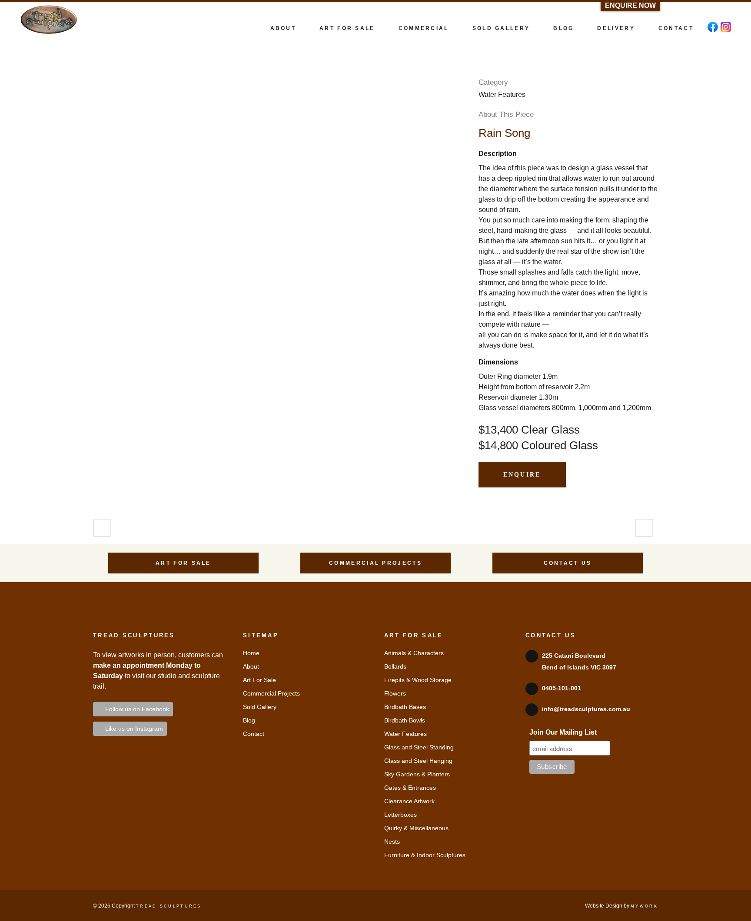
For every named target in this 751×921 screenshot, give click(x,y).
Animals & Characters (414, 653)
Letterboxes (400, 815)
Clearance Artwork (409, 801)
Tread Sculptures (169, 906)
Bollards (395, 666)
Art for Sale (183, 563)
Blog (249, 720)
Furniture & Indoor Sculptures (424, 855)
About (251, 666)
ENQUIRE (522, 474)
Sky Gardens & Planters (417, 774)
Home (251, 653)
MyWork (644, 906)
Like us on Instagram (132, 728)
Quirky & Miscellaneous (416, 828)
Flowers (395, 693)
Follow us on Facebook (135, 709)
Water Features (405, 734)
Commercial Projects (375, 563)
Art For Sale (259, 680)
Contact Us (568, 563)
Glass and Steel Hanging (418, 761)
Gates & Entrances (410, 788)
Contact (253, 734)
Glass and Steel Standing (419, 747)
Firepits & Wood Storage (418, 680)
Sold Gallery (259, 707)
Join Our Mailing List (563, 732)
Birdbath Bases (405, 707)
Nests (392, 841)
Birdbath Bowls (404, 720)
